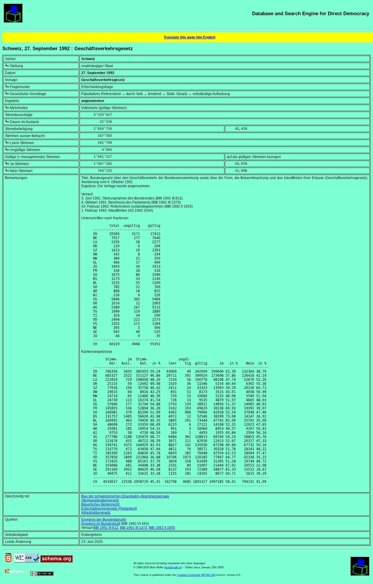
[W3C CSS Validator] (27, 561)
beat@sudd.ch (173, 567)
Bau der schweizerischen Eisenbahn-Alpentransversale (125, 496)
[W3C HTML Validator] (8, 561)
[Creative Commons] (42, 575)
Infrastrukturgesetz (95, 513)
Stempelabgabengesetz (100, 500)
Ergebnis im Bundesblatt (100, 524)
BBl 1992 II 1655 (162, 528)
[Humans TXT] (16, 575)
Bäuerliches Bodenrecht (100, 504)
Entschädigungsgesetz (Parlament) (109, 508)
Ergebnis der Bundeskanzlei (103, 520)
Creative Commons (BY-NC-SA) (196, 575)
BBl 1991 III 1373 (133, 528)
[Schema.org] (57, 561)
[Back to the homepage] (13, 21)
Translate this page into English (189, 37)
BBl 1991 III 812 (105, 528)
